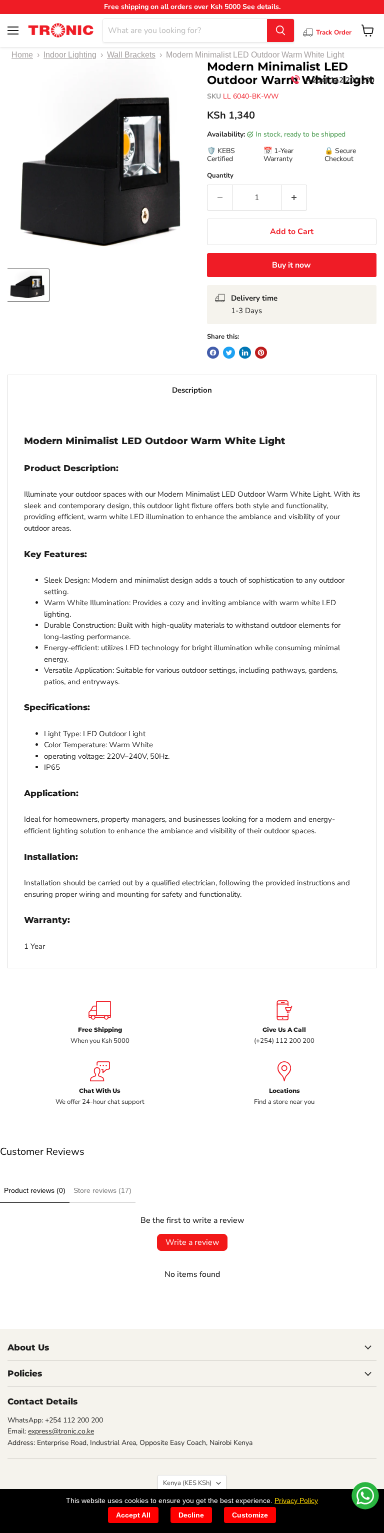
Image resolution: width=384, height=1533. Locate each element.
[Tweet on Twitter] (229, 353)
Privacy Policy (296, 1500)
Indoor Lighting (70, 55)
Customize (250, 1515)
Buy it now (291, 265)
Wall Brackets (131, 55)
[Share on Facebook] (213, 353)
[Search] (280, 30)
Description (192, 390)
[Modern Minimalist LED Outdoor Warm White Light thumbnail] (27, 285)
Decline (191, 1515)
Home (22, 55)
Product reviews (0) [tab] (35, 1190)
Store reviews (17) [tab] (103, 1190)
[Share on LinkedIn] (245, 353)
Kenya (187, 1482)
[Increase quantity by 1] (294, 198)
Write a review (192, 1242)
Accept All (133, 1515)
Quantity (220, 176)
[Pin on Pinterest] (261, 353)
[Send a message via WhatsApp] (365, 1495)
